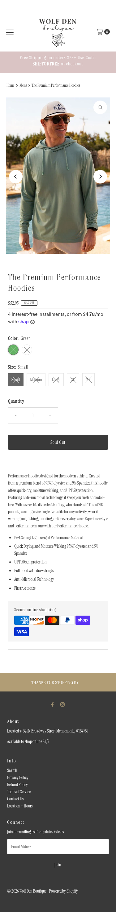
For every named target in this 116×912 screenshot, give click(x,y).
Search (12, 770)
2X (88, 379)
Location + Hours (19, 806)
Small (15, 379)
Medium (36, 379)
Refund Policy (17, 784)
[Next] (100, 177)
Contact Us (15, 799)
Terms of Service (19, 791)
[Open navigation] (10, 31)
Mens (23, 85)
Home (10, 85)
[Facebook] (52, 704)
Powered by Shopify (63, 891)
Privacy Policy (17, 777)
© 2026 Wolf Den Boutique (27, 891)
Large (56, 379)
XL (73, 379)
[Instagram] (62, 704)
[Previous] (16, 177)
